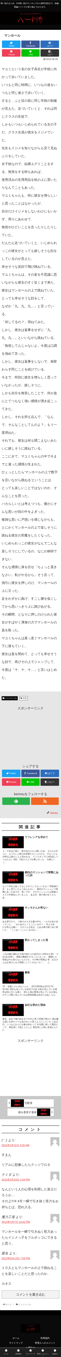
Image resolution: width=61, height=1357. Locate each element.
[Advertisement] (30, 734)
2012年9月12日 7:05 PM (16, 1258)
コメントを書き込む (30, 1294)
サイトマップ (16, 1343)
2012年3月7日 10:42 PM (16, 1222)
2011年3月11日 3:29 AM (15, 1145)
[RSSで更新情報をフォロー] (45, 801)
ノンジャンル (11, 698)
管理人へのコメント (45, 1343)
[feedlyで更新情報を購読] (16, 801)
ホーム (16, 1338)
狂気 (25, 698)
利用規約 (45, 1338)
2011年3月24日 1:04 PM (16, 1179)
